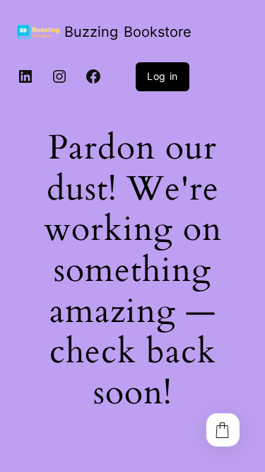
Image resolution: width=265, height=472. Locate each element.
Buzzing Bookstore (128, 31)
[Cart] (223, 430)
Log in (162, 76)
